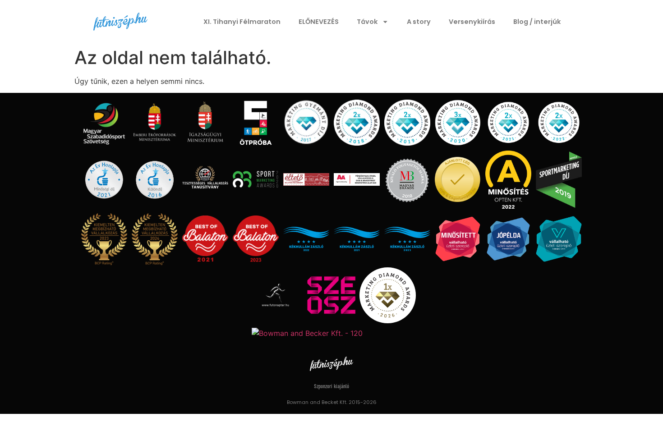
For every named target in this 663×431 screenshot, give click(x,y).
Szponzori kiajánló (331, 387)
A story (419, 21)
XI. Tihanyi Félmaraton (242, 21)
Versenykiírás (472, 21)
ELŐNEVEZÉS (319, 21)
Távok (367, 21)
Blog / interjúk (537, 21)
